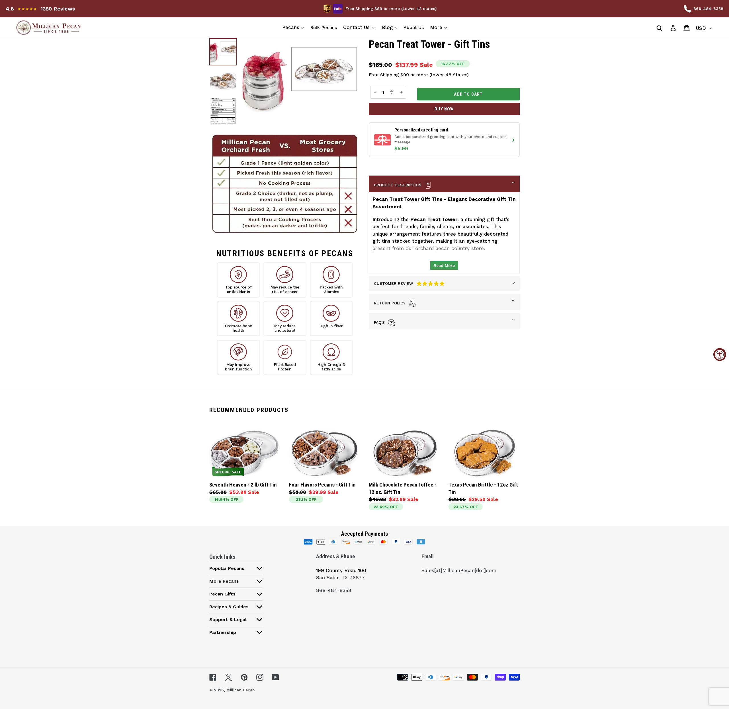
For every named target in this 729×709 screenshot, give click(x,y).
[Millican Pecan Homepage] (103, 27)
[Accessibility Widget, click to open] (719, 354)
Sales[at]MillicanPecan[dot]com (458, 570)
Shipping (389, 74)
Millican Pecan (240, 690)
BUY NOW (444, 109)
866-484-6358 (708, 8)
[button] (444, 139)
